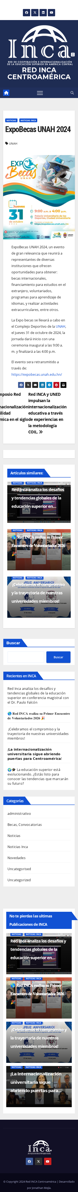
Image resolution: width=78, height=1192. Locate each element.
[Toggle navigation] (40, 92)
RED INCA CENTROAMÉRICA (39, 73)
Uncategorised (19, 869)
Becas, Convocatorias (24, 824)
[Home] (6, 93)
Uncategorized (19, 880)
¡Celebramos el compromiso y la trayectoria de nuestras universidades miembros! (38, 593)
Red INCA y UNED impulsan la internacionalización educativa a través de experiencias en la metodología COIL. (47, 413)
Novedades (16, 858)
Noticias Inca (28, 120)
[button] (72, 92)
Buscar (13, 643)
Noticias (11, 120)
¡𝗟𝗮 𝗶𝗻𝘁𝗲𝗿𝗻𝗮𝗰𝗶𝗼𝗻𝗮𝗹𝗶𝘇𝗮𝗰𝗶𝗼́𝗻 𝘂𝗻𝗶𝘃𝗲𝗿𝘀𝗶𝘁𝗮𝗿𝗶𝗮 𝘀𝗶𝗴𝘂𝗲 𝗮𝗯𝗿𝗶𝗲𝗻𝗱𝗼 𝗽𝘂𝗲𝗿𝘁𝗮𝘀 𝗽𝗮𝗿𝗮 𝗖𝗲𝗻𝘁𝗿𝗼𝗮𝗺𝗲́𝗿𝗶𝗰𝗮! (34, 754)
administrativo (19, 813)
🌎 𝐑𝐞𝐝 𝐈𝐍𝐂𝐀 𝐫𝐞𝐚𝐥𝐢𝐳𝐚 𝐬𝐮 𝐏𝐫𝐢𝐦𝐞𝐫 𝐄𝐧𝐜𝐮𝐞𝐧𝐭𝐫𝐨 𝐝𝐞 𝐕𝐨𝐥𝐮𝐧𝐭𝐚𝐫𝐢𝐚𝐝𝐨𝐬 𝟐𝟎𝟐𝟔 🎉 (38, 545)
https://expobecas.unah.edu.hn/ (37, 374)
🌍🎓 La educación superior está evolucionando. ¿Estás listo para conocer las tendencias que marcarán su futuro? (37, 776)
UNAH (13, 143)
